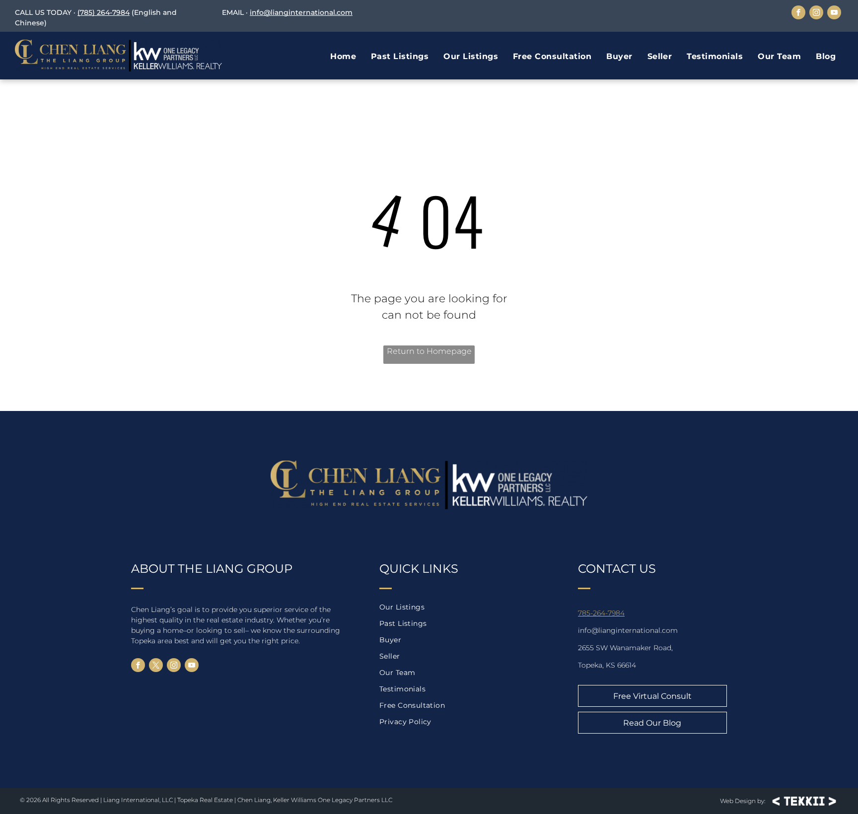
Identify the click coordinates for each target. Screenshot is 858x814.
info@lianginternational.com (301, 12)
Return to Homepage (429, 351)
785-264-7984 (601, 613)
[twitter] (156, 666)
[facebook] (798, 13)
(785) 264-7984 (103, 12)
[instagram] (816, 13)
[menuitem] (343, 57)
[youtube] (834, 13)
